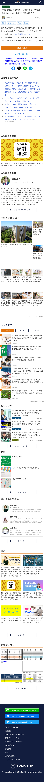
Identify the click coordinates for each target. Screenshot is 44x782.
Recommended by (33, 317)
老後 (3, 23)
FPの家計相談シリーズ (21, 34)
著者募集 (8, 749)
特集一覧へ (22, 492)
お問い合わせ (10, 745)
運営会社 (8, 731)
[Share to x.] (19, 68)
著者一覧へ (22, 541)
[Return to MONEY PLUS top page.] (22, 2)
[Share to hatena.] (31, 68)
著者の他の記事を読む (22, 210)
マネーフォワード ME (12, 759)
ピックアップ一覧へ (22, 446)
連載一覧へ (22, 635)
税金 (19, 23)
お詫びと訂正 (10, 756)
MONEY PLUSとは (11, 727)
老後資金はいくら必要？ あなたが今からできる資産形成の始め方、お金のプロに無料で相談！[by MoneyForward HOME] (24, 61)
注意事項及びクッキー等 (13, 741)
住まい (26, 23)
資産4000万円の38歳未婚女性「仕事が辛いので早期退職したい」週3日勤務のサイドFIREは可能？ (22, 92)
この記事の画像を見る (21, 54)
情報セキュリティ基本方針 (14, 734)
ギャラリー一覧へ (22, 688)
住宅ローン (11, 23)
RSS (6, 752)
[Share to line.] (25, 68)
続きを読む (22, 48)
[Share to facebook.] (13, 68)
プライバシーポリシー (13, 738)
